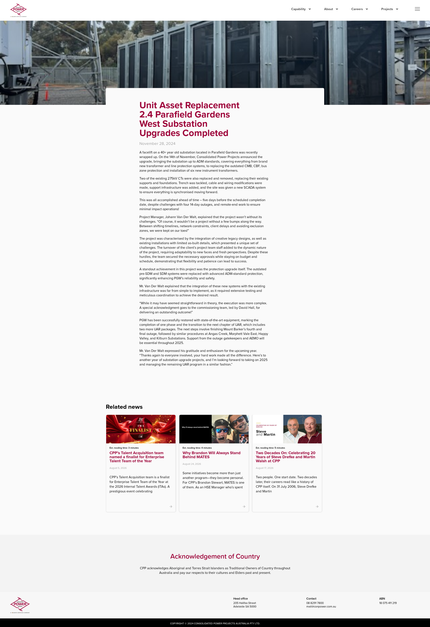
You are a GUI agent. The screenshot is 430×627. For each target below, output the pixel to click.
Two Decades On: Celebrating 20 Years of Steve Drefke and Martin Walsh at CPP (217, 457)
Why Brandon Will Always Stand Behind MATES (143, 455)
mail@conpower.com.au (321, 606)
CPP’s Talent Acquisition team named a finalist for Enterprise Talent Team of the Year (287, 457)
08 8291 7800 (315, 603)
